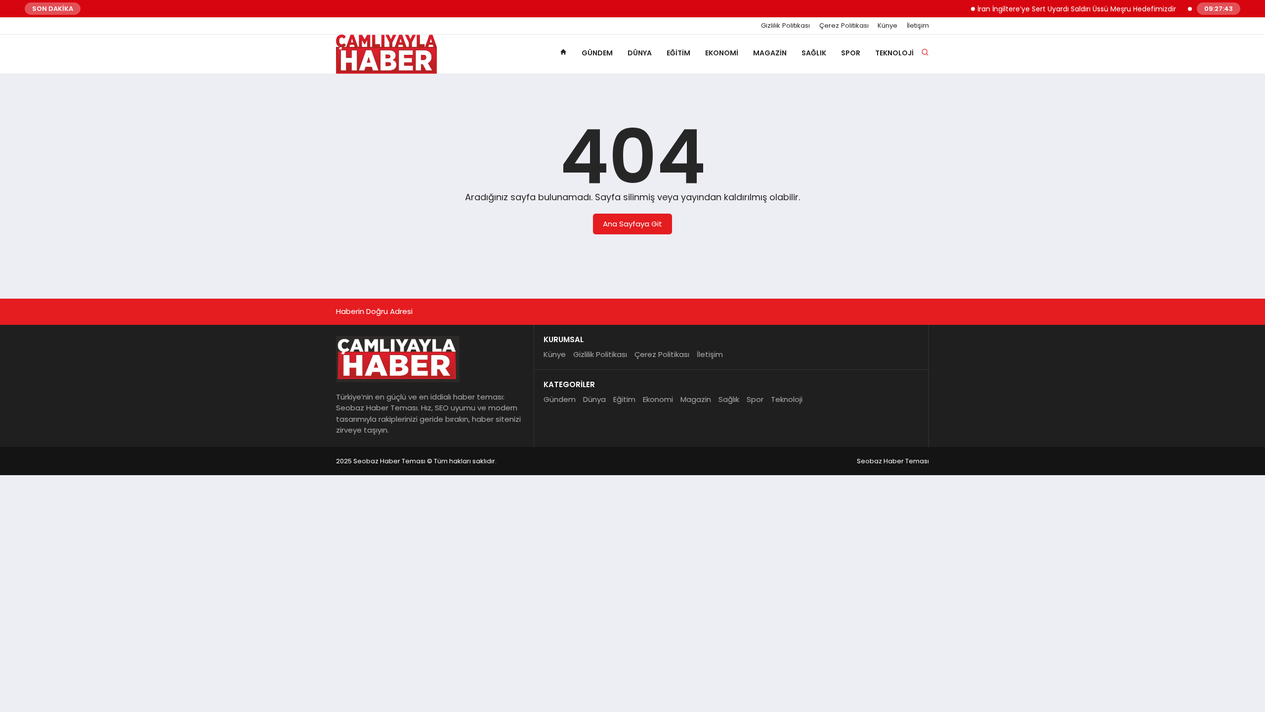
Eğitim (678, 53)
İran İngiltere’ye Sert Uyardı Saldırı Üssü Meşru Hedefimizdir (1066, 9)
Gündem (597, 53)
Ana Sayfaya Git (632, 224)
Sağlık (813, 53)
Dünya (640, 53)
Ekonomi (721, 53)
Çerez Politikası (844, 25)
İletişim (918, 25)
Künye (887, 25)
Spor (850, 53)
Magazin (770, 53)
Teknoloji (894, 53)
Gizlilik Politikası (785, 25)
